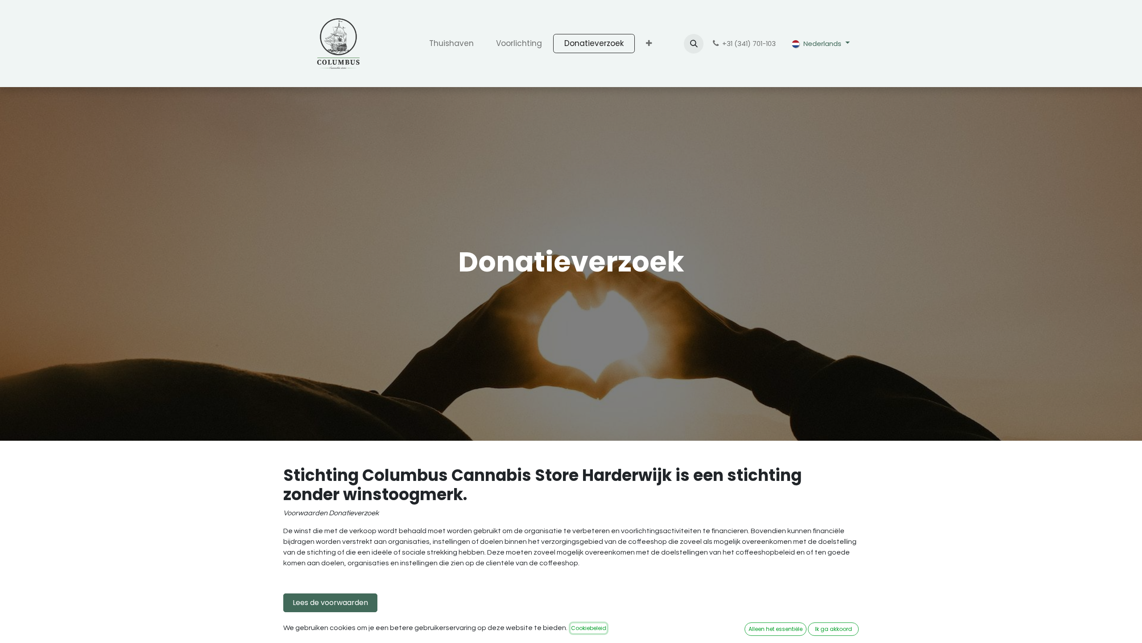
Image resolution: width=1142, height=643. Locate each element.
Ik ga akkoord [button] (833, 629)
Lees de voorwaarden (330, 602)
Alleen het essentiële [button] (776, 629)
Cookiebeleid (588, 628)
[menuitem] (451, 44)
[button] (693, 44)
